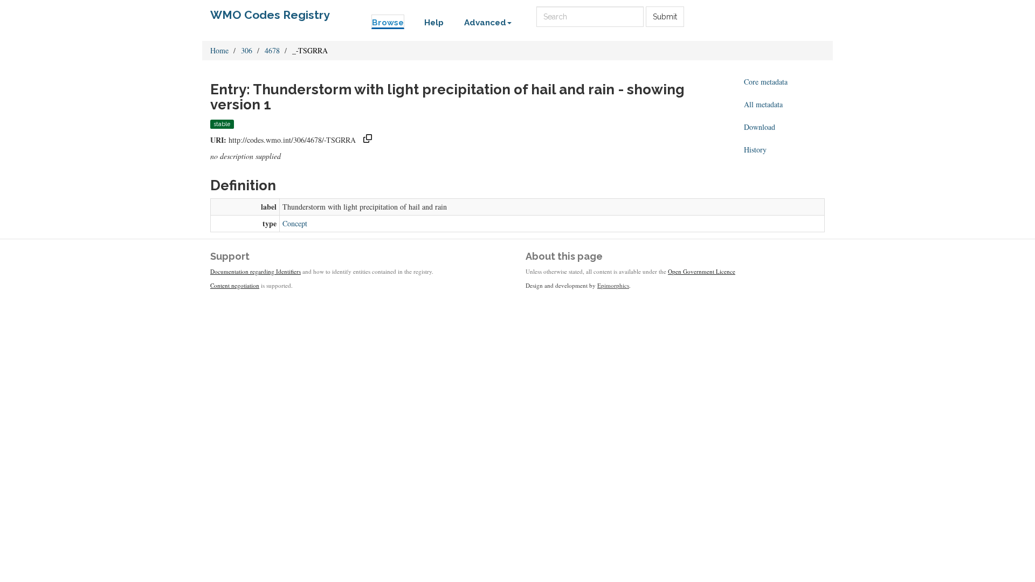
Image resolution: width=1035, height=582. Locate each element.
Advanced (485, 22)
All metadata (763, 104)
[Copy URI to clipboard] (367, 140)
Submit (665, 16)
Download (759, 127)
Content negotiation (234, 285)
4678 (272, 50)
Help (434, 22)
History (755, 149)
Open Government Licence (701, 271)
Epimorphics (613, 285)
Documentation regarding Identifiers (255, 271)
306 (246, 50)
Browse (388, 22)
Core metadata (766, 82)
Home (219, 50)
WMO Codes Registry (270, 15)
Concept (294, 223)
